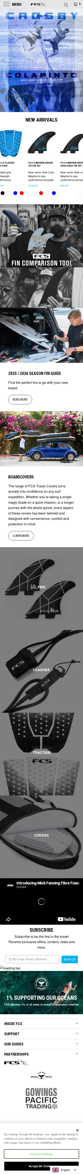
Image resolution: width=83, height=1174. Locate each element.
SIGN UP (70, 959)
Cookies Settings (41, 1154)
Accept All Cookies (41, 1166)
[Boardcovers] (41, 438)
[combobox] (64, 1170)
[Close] (77, 1130)
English (65, 1170)
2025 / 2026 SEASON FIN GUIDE (34, 373)
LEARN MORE (21, 536)
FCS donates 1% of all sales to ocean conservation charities (41, 1004)
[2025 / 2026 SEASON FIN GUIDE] (41, 335)
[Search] (66, 3)
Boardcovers (21, 477)
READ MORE (20, 399)
